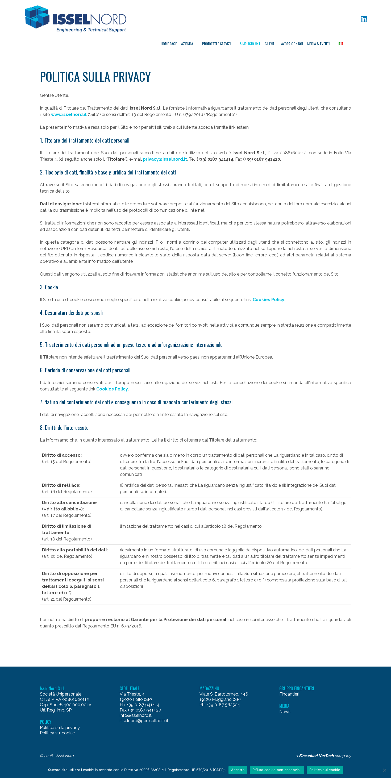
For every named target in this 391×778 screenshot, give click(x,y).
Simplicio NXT (250, 43)
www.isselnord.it (69, 114)
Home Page (169, 43)
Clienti (270, 43)
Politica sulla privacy (60, 727)
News (284, 711)
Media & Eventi (318, 43)
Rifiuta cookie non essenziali (276, 770)
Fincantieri (289, 694)
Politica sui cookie (57, 732)
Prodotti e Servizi (216, 43)
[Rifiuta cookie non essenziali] (384, 770)
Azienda (187, 43)
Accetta (237, 770)
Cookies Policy (268, 299)
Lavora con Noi (291, 43)
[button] (78, 19)
